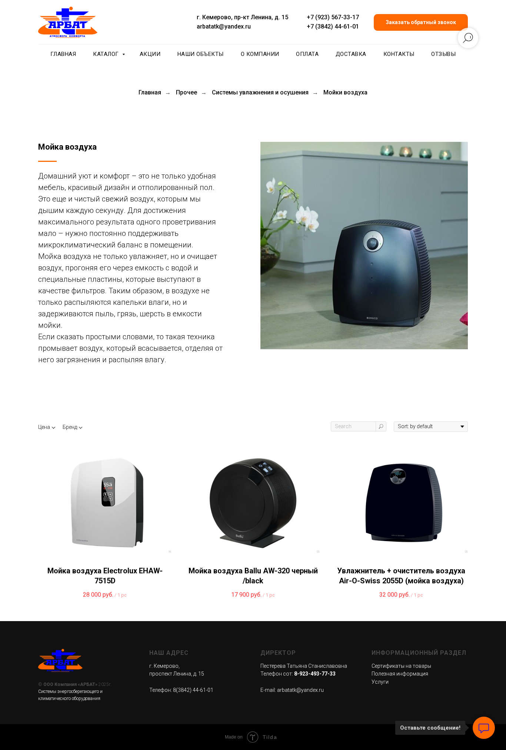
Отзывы (443, 54)
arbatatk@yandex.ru (224, 26)
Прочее (186, 92)
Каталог (106, 54)
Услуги (380, 682)
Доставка (351, 54)
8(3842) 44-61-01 (193, 690)
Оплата (307, 54)
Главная (63, 54)
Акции (150, 54)
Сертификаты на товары (401, 666)
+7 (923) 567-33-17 (333, 17)
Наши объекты (200, 54)
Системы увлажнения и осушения (260, 92)
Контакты (399, 54)
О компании (260, 54)
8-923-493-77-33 (315, 674)
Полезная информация (400, 674)
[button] (421, 22)
